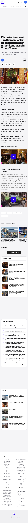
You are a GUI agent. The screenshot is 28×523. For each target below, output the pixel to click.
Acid (21, 471)
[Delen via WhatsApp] (10, 64)
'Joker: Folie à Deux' (21, 459)
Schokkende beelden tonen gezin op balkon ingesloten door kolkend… (17, 418)
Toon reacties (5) (14, 252)
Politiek (2, 34)
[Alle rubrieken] (25, 6)
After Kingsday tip (21, 481)
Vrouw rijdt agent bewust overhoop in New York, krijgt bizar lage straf (17, 271)
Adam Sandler (21, 474)
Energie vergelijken (6, 499)
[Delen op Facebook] (2, 64)
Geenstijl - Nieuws (7, 492)
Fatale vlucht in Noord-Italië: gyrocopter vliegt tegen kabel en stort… (16, 396)
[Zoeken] (18, 2)
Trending (11, 6)
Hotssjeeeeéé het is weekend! (16, 402)
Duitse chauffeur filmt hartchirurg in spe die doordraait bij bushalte (17, 424)
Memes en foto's (7, 505)
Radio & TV (7, 478)
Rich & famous (7, 468)
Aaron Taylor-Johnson (21, 465)
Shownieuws (7, 464)
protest (3, 212)
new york (9, 212)
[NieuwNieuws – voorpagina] (2, 2)
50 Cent (21, 461)
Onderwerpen (7, 484)
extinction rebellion (18, 212)
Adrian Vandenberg (21, 478)
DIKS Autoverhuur (7, 493)
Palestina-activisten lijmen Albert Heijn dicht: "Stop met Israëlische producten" (17, 278)
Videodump (7, 495)
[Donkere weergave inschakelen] (21, 2)
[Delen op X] (6, 64)
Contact (18, 517)
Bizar (7, 467)
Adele (21, 476)
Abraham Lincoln (21, 468)
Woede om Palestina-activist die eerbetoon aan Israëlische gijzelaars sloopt (16, 292)
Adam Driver (21, 473)
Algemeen (18, 6)
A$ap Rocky (21, 464)
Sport (7, 474)
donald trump (5, 215)
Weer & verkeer (7, 479)
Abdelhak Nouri (21, 467)
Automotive (7, 481)
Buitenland (6, 462)
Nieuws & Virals (7, 490)
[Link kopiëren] (13, 64)
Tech (7, 470)
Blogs (7, 482)
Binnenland (7, 461)
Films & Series (7, 476)
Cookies (14, 517)
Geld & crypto (7, 473)
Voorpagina (4, 6)
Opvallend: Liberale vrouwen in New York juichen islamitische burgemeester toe (16, 264)
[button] (3, 235)
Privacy (9, 517)
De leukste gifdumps (7, 504)
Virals (7, 471)
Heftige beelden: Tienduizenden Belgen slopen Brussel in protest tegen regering (16, 285)
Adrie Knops (21, 479)
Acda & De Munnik (21, 470)
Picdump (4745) (13, 409)
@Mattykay (21, 462)
